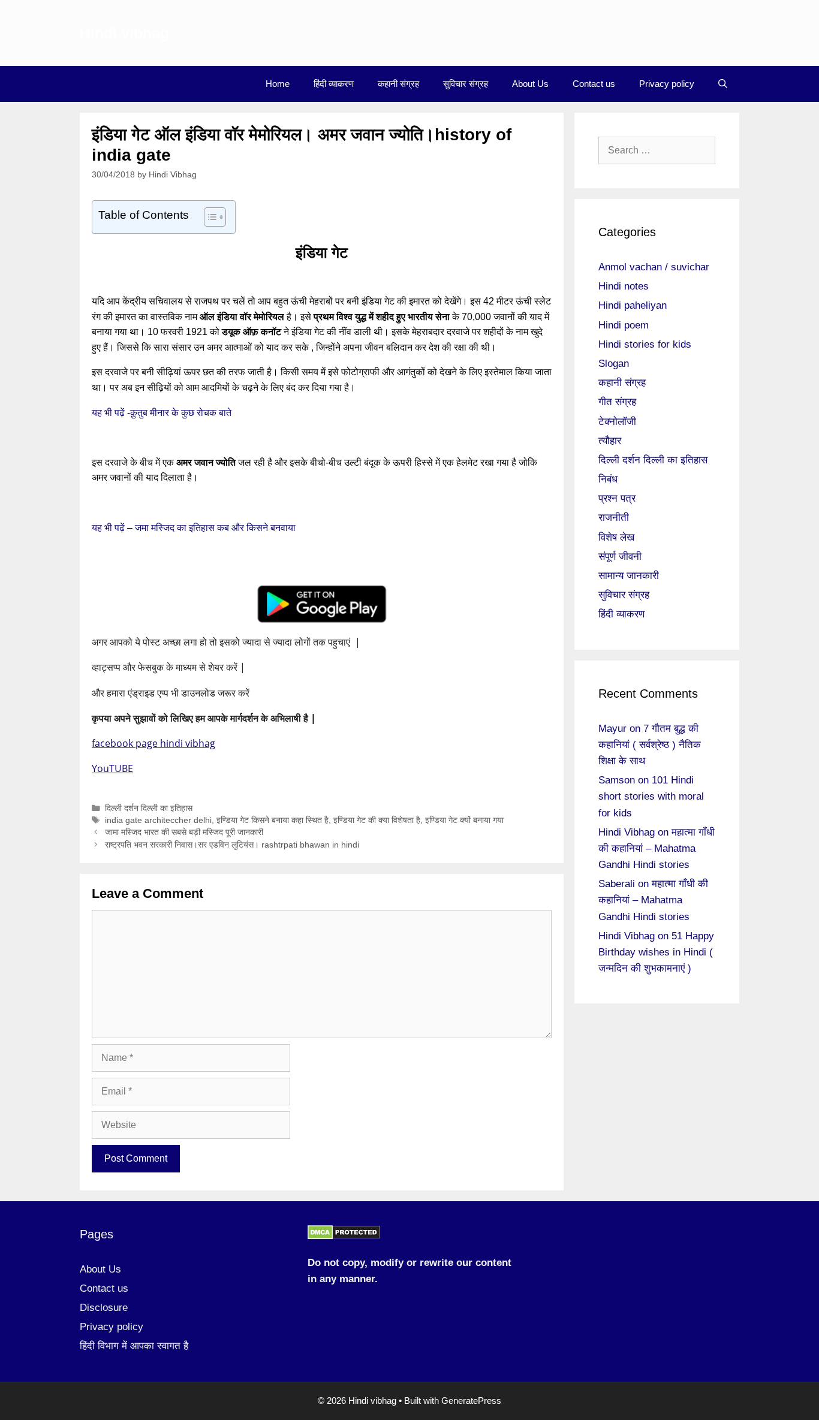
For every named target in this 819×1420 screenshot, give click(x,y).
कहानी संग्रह (398, 84)
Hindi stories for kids (644, 344)
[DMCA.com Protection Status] (344, 1236)
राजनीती (613, 517)
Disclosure (104, 1307)
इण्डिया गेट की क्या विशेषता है (376, 820)
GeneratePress (471, 1400)
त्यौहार (609, 441)
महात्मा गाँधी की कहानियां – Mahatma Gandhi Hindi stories (656, 848)
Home (278, 84)
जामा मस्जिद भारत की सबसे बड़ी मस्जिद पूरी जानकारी (184, 832)
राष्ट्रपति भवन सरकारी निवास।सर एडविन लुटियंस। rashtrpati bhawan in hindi (232, 844)
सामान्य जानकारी (628, 575)
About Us (530, 84)
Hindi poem (623, 325)
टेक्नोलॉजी (617, 421)
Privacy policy (666, 84)
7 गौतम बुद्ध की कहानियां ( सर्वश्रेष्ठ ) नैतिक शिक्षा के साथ (649, 745)
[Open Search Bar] (722, 84)
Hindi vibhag (124, 33)
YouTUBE (112, 768)
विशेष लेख (616, 537)
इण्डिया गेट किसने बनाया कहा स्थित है (272, 820)
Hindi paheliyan (632, 305)
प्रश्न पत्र (617, 498)
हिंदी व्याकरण (334, 84)
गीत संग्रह (617, 402)
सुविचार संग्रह (465, 84)
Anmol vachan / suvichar (653, 267)
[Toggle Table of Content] (209, 217)
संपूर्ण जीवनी (620, 556)
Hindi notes (623, 286)
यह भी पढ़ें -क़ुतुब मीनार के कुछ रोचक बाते (163, 413)
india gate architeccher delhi (158, 820)
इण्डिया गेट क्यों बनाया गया (464, 820)
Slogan (613, 363)
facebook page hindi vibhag (153, 743)
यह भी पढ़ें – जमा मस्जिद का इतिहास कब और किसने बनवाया (195, 528)
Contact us (594, 84)
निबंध (608, 479)
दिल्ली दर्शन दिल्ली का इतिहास (148, 808)
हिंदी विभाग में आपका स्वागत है (134, 1346)
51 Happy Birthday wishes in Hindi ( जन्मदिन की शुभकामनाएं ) (656, 952)
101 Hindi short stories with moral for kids (651, 796)
